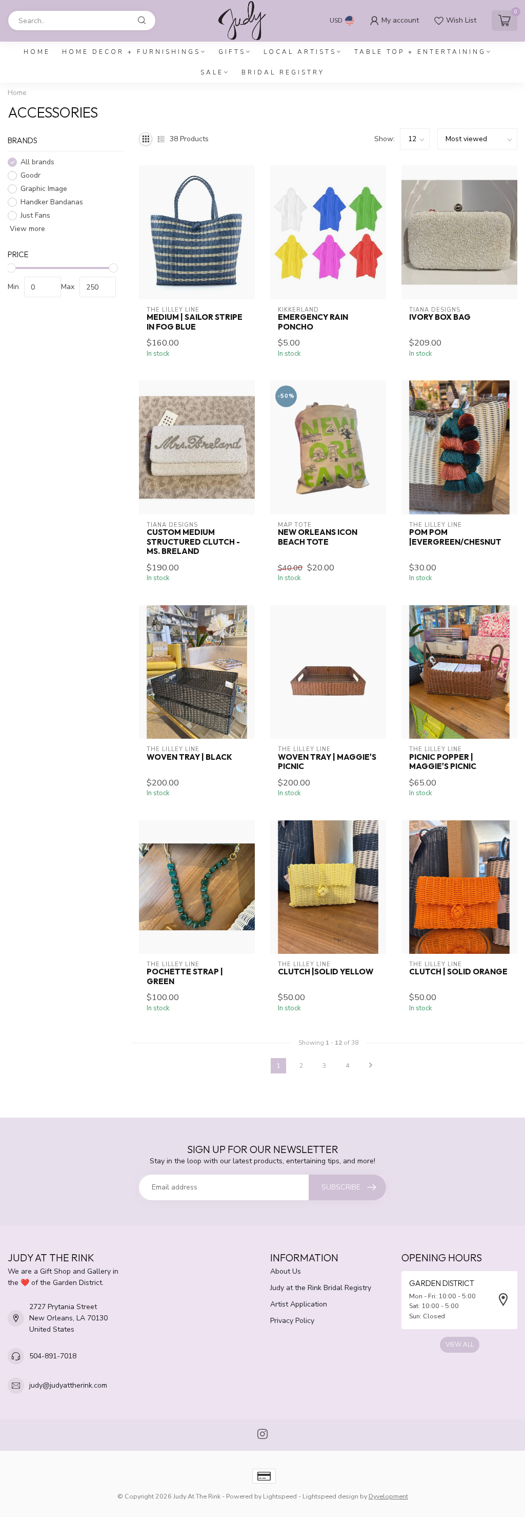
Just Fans (35, 215)
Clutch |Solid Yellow (325, 971)
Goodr (31, 175)
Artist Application (298, 1304)
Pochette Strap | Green (185, 976)
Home (37, 52)
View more (26, 229)
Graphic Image (44, 189)
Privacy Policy (292, 1321)
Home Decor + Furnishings (131, 52)
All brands (37, 162)
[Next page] (370, 1065)
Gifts (232, 52)
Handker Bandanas (52, 202)
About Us (285, 1271)
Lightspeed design (330, 1496)
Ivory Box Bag (440, 317)
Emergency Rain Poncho (313, 322)
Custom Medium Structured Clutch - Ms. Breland (193, 542)
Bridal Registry (283, 72)
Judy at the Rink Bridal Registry (320, 1288)
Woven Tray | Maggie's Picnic (327, 762)
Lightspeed (280, 1496)
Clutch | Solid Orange (458, 971)
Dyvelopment (388, 1496)
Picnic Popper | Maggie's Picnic (442, 762)
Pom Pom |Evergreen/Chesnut (455, 537)
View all (460, 1344)
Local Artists (300, 52)
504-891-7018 (52, 1356)
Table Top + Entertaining (420, 52)
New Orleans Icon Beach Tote (317, 537)
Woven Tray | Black (189, 757)
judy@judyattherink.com (68, 1385)
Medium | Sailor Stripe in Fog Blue (195, 322)
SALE (212, 72)
